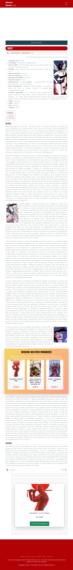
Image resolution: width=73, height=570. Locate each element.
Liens (44, 556)
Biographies (26, 53)
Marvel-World (11, 3)
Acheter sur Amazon (39, 523)
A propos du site (25, 556)
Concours (50, 556)
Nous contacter (36, 556)
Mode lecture (36, 42)
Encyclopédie (15, 53)
